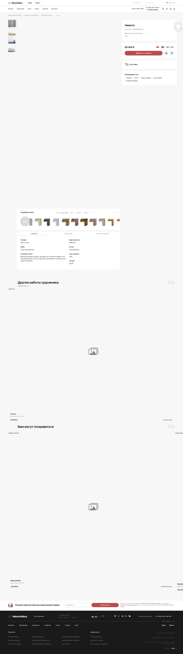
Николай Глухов (47, 15)
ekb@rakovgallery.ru (145, 616)
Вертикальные (27, 258)
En (170, 2)
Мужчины (24, 256)
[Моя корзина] (170, 9)
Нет (25, 221)
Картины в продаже (31, 15)
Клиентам (11, 632)
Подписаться (105, 605)
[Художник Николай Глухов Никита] (69, 113)
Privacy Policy (165, 605)
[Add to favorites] (16, 408)
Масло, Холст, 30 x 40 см (17, 416)
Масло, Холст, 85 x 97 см (17, 583)
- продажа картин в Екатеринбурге (168, 642)
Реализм (30, 256)
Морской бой (16, 581)
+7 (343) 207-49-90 (152, 7)
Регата (13, 414)
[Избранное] (167, 9)
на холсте (36, 258)
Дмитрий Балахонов (166, 586)
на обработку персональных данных (151, 603)
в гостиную (51, 256)
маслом (42, 258)
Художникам (94, 632)
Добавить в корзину (143, 53)
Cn (173, 2)
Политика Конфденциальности (166, 633)
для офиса (43, 256)
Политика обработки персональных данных (163, 637)
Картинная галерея (14, 15)
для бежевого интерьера (54, 258)
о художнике (68, 233)
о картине (34, 233)
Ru (167, 2)
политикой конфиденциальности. (129, 605)
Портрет (36, 256)
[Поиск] (163, 9)
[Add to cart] (11, 408)
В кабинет (58, 256)
